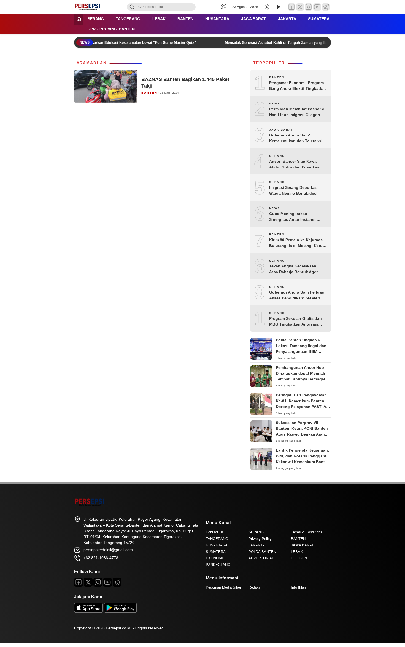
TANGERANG (128, 19)
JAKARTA (287, 19)
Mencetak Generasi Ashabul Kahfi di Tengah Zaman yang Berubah (276, 43)
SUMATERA (319, 19)
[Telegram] (326, 7)
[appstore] (88, 611)
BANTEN (185, 19)
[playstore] (120, 611)
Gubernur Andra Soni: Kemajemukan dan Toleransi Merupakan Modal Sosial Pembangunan (295, 138)
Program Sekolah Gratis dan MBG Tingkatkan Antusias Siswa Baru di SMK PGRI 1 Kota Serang (295, 321)
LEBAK (159, 19)
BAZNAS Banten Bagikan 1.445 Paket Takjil (185, 82)
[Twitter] (300, 7)
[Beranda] (78, 19)
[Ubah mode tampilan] (266, 7)
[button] (225, 7)
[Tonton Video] (278, 7)
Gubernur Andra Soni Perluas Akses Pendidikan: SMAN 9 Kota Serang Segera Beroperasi (296, 295)
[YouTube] (317, 7)
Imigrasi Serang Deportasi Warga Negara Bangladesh (294, 190)
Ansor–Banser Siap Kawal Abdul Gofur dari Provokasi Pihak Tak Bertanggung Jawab (297, 164)
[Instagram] (308, 7)
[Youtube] (107, 582)
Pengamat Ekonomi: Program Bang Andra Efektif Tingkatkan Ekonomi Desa (298, 86)
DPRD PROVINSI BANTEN (111, 29)
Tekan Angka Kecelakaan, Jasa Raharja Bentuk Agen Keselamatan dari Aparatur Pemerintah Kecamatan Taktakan (294, 269)
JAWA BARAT (253, 19)
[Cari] (132, 7)
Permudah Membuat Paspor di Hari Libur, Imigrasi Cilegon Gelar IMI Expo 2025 (297, 112)
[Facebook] (291, 7)
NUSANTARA (217, 19)
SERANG (96, 19)
